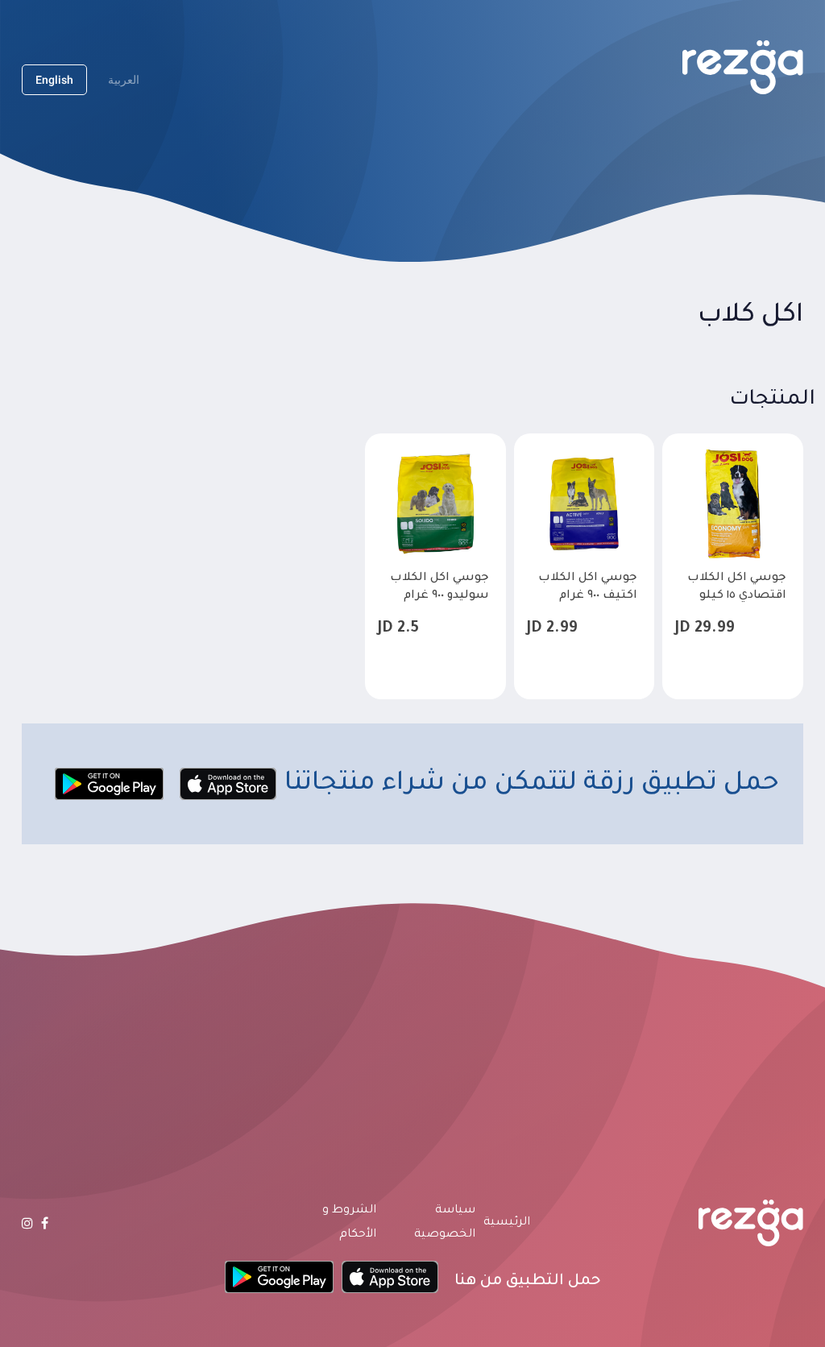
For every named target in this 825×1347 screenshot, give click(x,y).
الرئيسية (506, 1222)
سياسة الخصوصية (444, 1222)
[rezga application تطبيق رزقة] (742, 67)
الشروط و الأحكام (349, 1222)
